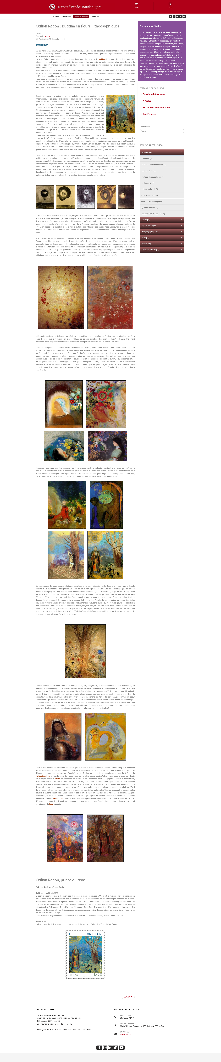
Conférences (149, 114)
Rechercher (145, 127)
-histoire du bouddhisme (152, 177)
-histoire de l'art (149, 195)
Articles (48, 36)
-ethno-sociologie (149, 189)
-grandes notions (149, 208)
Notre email (125, 1035)
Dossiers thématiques (154, 94)
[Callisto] (75, 7)
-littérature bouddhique (152, 201)
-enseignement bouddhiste (153, 165)
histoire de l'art (42, 45)
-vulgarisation (148, 171)
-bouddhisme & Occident (153, 214)
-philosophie (147, 183)
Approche (147, 159)
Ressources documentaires (156, 107)
